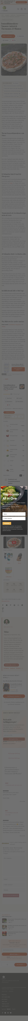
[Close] (25, 488)
